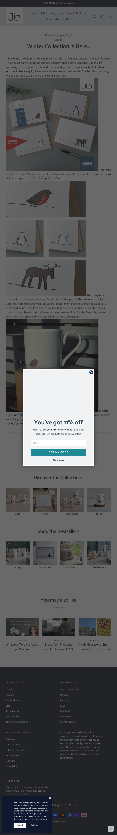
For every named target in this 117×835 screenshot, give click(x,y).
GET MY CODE (58, 452)
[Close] (50, 797)
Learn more (42, 819)
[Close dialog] (91, 372)
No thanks (58, 460)
